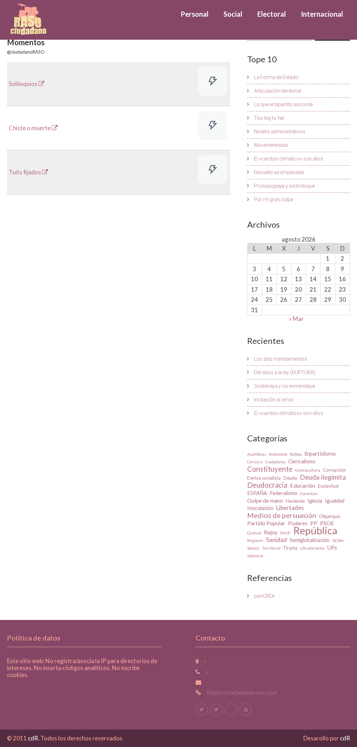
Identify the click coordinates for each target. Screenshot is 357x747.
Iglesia (314, 501)
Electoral (271, 14)
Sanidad (276, 539)
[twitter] (202, 709)
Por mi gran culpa (273, 199)
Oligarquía (329, 516)
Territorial (271, 548)
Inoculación (260, 508)
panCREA (264, 596)
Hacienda (295, 501)
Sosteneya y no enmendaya (284, 386)
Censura (255, 461)
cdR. (34, 738)
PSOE (327, 523)
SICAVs (338, 540)
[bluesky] (231, 709)
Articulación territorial (277, 91)
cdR (345, 738)
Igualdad (334, 501)
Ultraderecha (312, 548)
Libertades (290, 507)
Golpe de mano (265, 500)
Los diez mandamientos (280, 359)
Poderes (297, 523)
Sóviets (253, 548)
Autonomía (278, 454)
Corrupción (334, 470)
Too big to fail (269, 118)
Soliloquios (23, 83)
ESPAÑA (257, 493)
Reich (285, 532)
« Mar (296, 318)
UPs (332, 547)
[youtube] (246, 709)
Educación (302, 485)
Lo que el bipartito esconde (283, 104)
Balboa (296, 454)
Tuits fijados (25, 172)
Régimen (255, 540)
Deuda (290, 478)
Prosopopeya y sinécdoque (284, 186)
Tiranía (290, 548)
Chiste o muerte (30, 128)
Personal (194, 14)
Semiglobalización (309, 540)
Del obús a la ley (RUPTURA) (285, 372)
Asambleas (256, 454)
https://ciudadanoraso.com (242, 692)
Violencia (255, 555)
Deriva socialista (264, 478)
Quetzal (254, 532)
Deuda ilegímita (323, 477)
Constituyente (270, 468)
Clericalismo (302, 461)
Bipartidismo (320, 453)
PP (313, 523)
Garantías (309, 493)
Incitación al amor (274, 399)
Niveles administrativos (279, 131)
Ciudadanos (275, 461)
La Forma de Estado (276, 77)
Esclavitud (328, 486)
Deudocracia (267, 484)
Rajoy (271, 532)
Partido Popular (266, 523)
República (315, 530)
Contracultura (307, 470)
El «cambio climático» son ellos (288, 159)
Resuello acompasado (279, 172)
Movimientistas (271, 145)
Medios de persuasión (281, 515)
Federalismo (283, 493)
